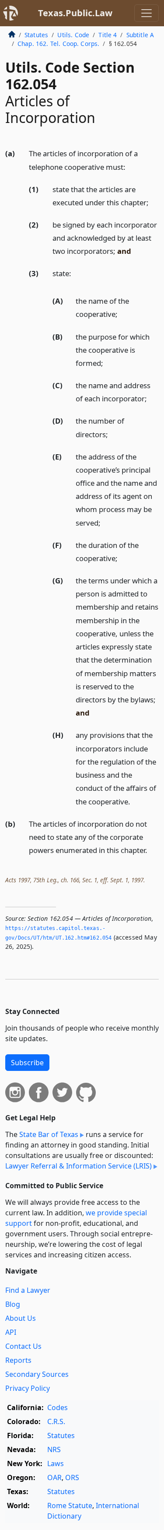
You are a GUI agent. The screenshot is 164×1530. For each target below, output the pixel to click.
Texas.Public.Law (75, 13)
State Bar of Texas (48, 1134)
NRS (54, 1449)
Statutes (36, 35)
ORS (72, 1477)
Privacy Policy (27, 1388)
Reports (18, 1360)
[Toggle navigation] (146, 13)
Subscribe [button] (27, 1062)
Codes (57, 1407)
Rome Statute (69, 1505)
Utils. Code (73, 35)
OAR (54, 1477)
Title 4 (107, 35)
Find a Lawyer (27, 1290)
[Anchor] (130, 166)
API (10, 1332)
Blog (12, 1304)
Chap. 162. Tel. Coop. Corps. (58, 43)
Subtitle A (140, 35)
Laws (55, 1463)
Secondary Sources (37, 1374)
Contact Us (23, 1346)
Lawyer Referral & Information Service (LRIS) (78, 1166)
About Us (20, 1318)
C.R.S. (56, 1421)
